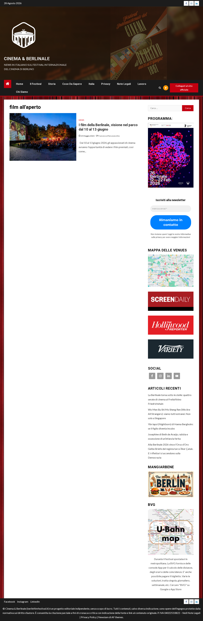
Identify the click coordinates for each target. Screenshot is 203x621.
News (81, 120)
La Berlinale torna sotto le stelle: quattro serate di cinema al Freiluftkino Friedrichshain (169, 399)
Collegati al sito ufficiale (184, 87)
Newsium (103, 617)
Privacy (105, 83)
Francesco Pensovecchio (109, 136)
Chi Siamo (22, 91)
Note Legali (124, 83)
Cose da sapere (72, 83)
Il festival (35, 83)
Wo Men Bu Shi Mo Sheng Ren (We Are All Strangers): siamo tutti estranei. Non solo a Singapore (169, 414)
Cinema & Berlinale (27, 58)
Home (19, 83)
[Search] (160, 88)
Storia (52, 83)
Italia (91, 83)
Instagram (22, 601)
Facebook (9, 601)
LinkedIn (35, 601)
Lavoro (142, 83)
